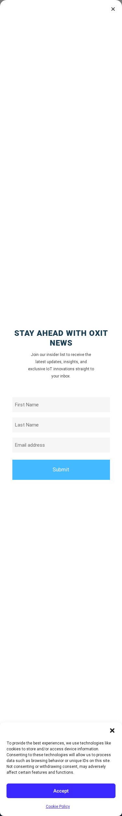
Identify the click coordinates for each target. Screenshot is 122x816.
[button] (112, 730)
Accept (61, 791)
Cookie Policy (58, 806)
